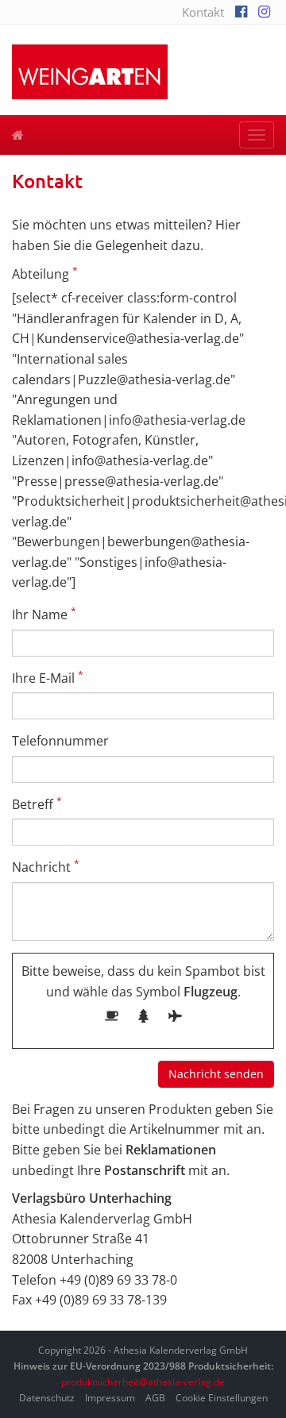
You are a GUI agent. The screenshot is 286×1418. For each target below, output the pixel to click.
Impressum (110, 1398)
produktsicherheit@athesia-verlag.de (143, 1382)
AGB (155, 1398)
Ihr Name (44, 614)
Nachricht (45, 866)
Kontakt (203, 12)
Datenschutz (47, 1398)
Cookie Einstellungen (222, 1398)
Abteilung (45, 273)
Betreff (37, 804)
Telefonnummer (60, 740)
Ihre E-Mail (47, 678)
